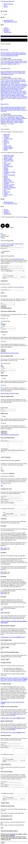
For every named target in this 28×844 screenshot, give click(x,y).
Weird (5, 196)
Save (2, 470)
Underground (23, 96)
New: (4, 326)
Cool (5, 162)
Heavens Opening (5, 88)
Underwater (3, 98)
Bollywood (6, 136)
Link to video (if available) (7, 502)
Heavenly (23, 86)
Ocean (24, 91)
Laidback (6, 173)
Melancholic (7, 179)
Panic (2, 92)
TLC (18, 64)
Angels (8, 61)
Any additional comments (7, 754)
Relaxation (3, 121)
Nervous (13, 91)
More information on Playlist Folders (10, 353)
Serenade (3, 122)
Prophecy (6, 92)
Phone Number (4, 501)
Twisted (15, 96)
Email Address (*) (5, 246)
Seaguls (25, 92)
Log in (5, 5)
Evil (9, 84)
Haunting (13, 86)
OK (11, 816)
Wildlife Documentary (16, 98)
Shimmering (7, 191)
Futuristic (6, 169)
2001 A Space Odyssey (12, 79)
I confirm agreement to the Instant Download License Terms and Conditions (12, 607)
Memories (23, 118)
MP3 (2, 548)
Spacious (24, 93)
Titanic (7, 122)
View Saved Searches (6, 308)
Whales (9, 98)
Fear (12, 85)
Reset (2, 292)
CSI (9, 82)
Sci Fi (5, 144)
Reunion (16, 121)
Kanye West (4, 64)
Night (16, 91)
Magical (6, 176)
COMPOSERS (7, 32)
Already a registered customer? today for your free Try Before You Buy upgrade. (14, 680)
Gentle (25, 61)
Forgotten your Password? (7, 245)
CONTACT (7, 29)
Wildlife (6, 150)
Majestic (6, 177)
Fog (20, 85)
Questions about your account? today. (13, 637)
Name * (3, 497)
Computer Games (8, 138)
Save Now (3, 306)
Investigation (15, 89)
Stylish (14, 64)
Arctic (11, 81)
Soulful (5, 193)
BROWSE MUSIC (8, 4)
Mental (8, 91)
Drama (5, 140)
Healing (18, 86)
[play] (3, 227)
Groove (2, 62)
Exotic (12, 61)
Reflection (13, 119)
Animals (3, 81)
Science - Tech (7, 145)
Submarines (12, 95)
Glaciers (9, 86)
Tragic (11, 122)
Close (2, 457)
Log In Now (21, 287)
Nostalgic (3, 119)
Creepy (2, 82)
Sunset (22, 95)
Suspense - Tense (8, 194)
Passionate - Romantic (9, 184)
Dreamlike (6, 165)
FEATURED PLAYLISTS (10, 21)
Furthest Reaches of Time (5, 68)
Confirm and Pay (5, 816)
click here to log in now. (18, 259)
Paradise (8, 119)
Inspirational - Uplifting (9, 172)
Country (3, 270)
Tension (3, 96)
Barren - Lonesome (8, 156)
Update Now (4, 431)
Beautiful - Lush (8, 158)
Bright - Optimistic (8, 159)
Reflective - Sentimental (9, 187)
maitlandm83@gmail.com (15, 714)
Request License (5, 802)
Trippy (10, 96)
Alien (19, 79)
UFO (18, 96)
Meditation (10, 64)
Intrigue (9, 89)
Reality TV (6, 143)
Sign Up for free (19, 243)
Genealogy (3, 86)
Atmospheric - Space (9, 155)
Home (2, 36)
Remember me (6, 251)
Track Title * (4, 496)
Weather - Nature (8, 148)
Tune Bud (12, 834)
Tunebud (25, 217)
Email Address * (5, 441)
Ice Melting (21, 88)
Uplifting (15, 122)
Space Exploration (16, 93)
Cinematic (6, 137)
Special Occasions (8, 147)
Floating (21, 61)
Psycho (11, 92)
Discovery (17, 82)
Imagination (11, 62)
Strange (7, 95)
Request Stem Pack (5, 764)
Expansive (17, 84)
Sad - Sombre (7, 189)
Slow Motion (8, 93)
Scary (18, 92)
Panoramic (6, 183)
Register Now (4, 281)
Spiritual (3, 95)
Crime (6, 82)
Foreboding (24, 85)
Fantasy (9, 85)
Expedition (23, 84)
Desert (12, 82)
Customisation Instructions (7, 508)
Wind (24, 98)
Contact (2, 237)
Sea (21, 92)
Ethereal (6, 168)
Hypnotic (6, 170)
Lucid (20, 89)
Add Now (3, 324)
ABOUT (6, 28)
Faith (9, 118)
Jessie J (24, 62)
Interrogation (4, 89)
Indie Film (6, 141)
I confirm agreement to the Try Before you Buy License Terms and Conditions (13, 590)
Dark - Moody (7, 163)
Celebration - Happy (9, 161)
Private (4, 341)
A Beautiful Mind (10, 116)
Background (7, 134)
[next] (11, 227)
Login (2, 252)
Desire (17, 116)
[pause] (7, 227)
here (4, 483)
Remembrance (10, 121)
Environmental (4, 84)
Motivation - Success (9, 182)
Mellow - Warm (8, 180)
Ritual (14, 92)
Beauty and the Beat (4, 49)
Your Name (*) (4, 266)
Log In (5, 14)
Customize (3, 518)
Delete (7, 647)
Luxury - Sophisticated (9, 175)
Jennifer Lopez (18, 62)
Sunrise (18, 95)
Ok (2, 485)
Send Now (7, 457)
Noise (20, 91)
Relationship (19, 119)
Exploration (3, 85)
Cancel (2, 647)
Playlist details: (4, 407)
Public (4, 334)
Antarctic (7, 81)
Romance (21, 121)
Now (2, 366)
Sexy (5, 190)
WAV (2, 549)
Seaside (2, 93)
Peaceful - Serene (8, 186)
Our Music (7, 36)
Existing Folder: (6, 321)
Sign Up (6, 6)
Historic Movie (14, 88)
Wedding (21, 122)
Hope (6, 62)
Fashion (16, 61)
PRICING (6, 30)
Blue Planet (17, 81)
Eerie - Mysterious (8, 166)
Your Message (4, 449)
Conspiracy (23, 81)
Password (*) (4, 248)
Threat (6, 96)
